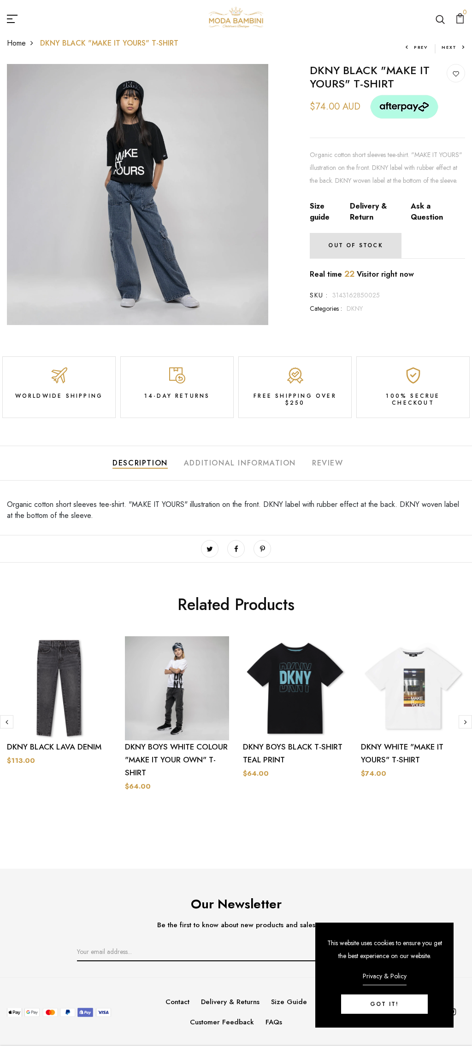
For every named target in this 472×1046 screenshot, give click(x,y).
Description (140, 463)
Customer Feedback (222, 1022)
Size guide (320, 211)
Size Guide (289, 1002)
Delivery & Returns (230, 1002)
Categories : (326, 308)
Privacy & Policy (385, 976)
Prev (421, 47)
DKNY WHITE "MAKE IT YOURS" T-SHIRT (402, 753)
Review (327, 463)
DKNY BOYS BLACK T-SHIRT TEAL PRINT (292, 753)
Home (16, 43)
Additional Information (240, 463)
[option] (59, 718)
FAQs (274, 1022)
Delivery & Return (368, 211)
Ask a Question (427, 211)
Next (449, 47)
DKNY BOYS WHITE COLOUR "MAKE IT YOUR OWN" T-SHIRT (176, 759)
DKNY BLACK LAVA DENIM (54, 746)
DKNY (355, 308)
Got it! (384, 1004)
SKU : (319, 295)
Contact (177, 1002)
